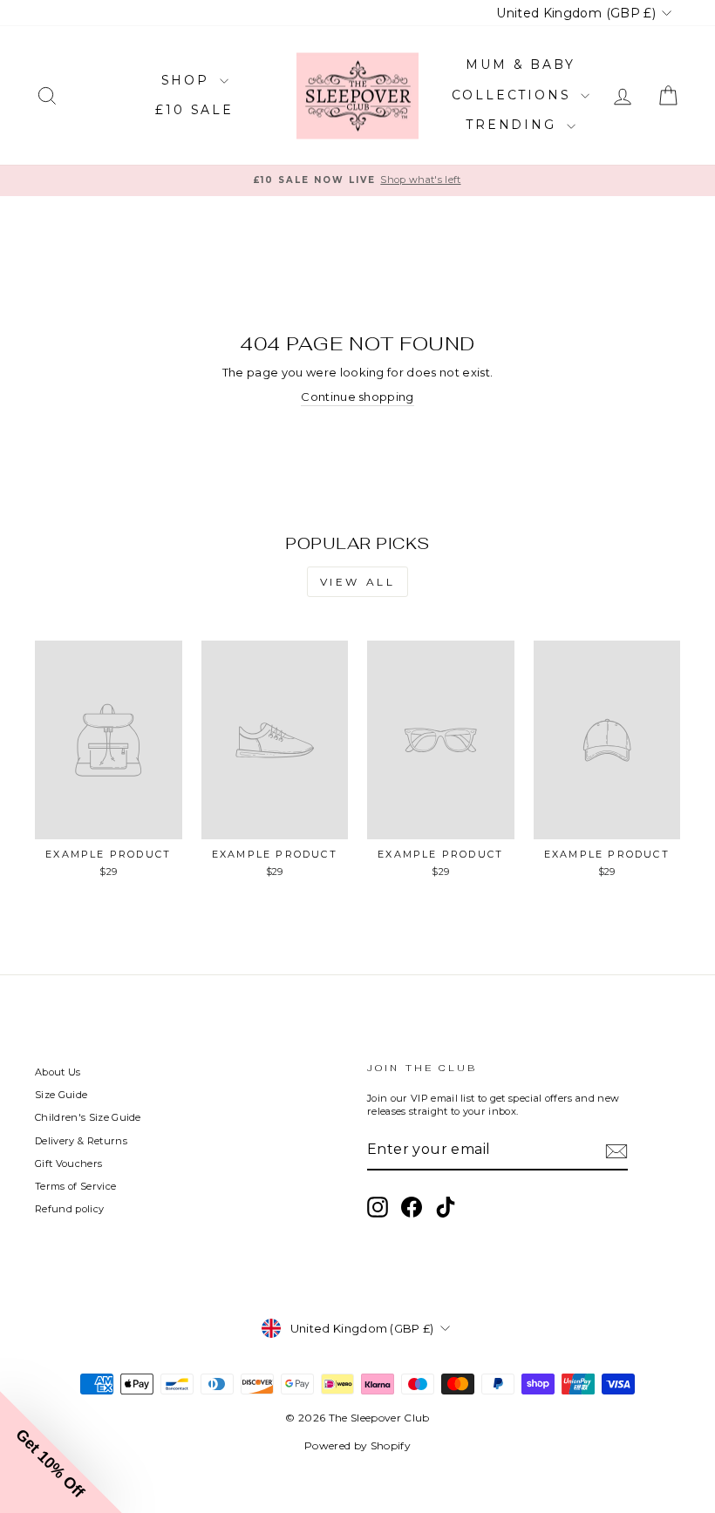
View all (358, 581)
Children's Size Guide (88, 1117)
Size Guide (61, 1095)
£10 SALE (194, 110)
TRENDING (514, 124)
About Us (58, 1072)
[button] (61, 1452)
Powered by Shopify (357, 1445)
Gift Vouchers (68, 1163)
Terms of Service (75, 1186)
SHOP (188, 80)
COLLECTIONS (514, 95)
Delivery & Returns (81, 1141)
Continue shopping (357, 397)
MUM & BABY (520, 64)
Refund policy (69, 1209)
